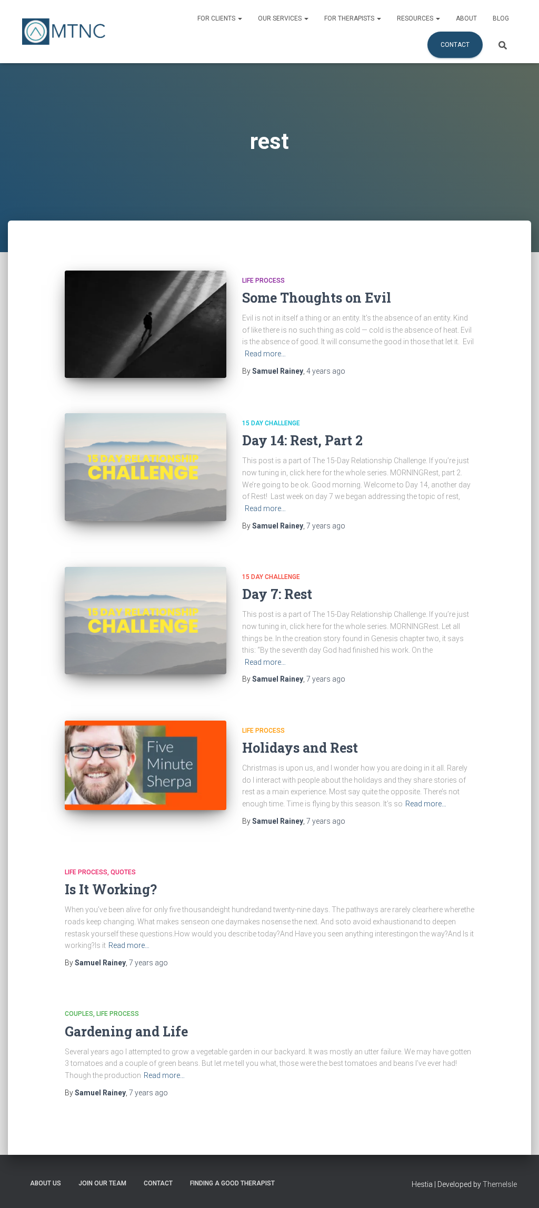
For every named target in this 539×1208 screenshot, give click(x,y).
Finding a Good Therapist (232, 1183)
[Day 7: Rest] (145, 621)
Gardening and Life (126, 1031)
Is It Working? (111, 889)
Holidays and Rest (300, 747)
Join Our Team (102, 1183)
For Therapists (350, 18)
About (466, 18)
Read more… (265, 354)
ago (325, 371)
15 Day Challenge (271, 423)
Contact (455, 44)
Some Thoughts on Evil (316, 297)
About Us (45, 1183)
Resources (416, 18)
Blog (501, 18)
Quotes (123, 872)
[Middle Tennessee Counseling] (63, 31)
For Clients (217, 18)
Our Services (280, 18)
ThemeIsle (500, 1184)
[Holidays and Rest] (145, 765)
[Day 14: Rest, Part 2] (145, 467)
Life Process (263, 280)
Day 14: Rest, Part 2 (302, 440)
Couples (79, 1013)
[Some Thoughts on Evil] (145, 324)
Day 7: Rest (277, 594)
